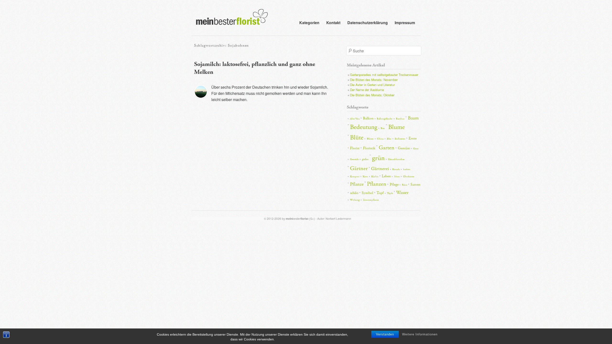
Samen (415, 184)
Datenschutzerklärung (367, 22)
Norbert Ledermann (338, 218)
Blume (396, 127)
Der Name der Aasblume (367, 89)
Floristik (369, 148)
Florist (355, 148)
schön (354, 192)
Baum (413, 118)
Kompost (354, 176)
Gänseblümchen (396, 159)
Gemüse (404, 148)
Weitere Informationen (419, 334)
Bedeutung (363, 127)
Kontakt (333, 22)
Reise (404, 185)
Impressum (405, 22)
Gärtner (359, 168)
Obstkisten (408, 176)
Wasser (402, 192)
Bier (383, 128)
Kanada (396, 169)
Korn (365, 176)
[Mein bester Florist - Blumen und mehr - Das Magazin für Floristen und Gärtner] (229, 20)
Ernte (412, 138)
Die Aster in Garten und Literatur (372, 84)
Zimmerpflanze (371, 200)
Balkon (368, 118)
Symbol (367, 192)
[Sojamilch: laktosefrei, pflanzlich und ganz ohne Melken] (201, 91)
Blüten (370, 138)
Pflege (394, 184)
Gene (415, 148)
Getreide (354, 159)
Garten (386, 147)
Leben (386, 176)
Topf (380, 192)
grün (378, 158)
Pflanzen (376, 184)
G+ (312, 218)
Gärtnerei (380, 169)
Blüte (356, 138)
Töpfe (390, 193)
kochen (406, 169)
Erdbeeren (400, 138)
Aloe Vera (355, 118)
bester (297, 218)
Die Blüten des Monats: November (374, 79)
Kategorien (309, 22)
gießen (365, 159)
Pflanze (357, 184)
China (380, 138)
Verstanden (385, 334)
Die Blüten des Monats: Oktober (372, 95)
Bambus (400, 118)
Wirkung (355, 200)
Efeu (389, 138)
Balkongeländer (385, 118)
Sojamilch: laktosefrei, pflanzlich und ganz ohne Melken (254, 68)
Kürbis (374, 176)
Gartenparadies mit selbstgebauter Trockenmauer (384, 74)
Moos (397, 176)
